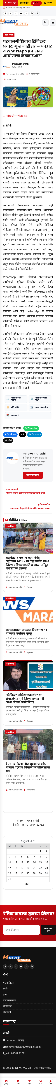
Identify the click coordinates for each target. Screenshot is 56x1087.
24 (9, 873)
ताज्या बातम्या (9, 1000)
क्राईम (5, 989)
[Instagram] (16, 13)
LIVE (37, 3)
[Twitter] (10, 13)
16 (46, 862)
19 (21, 868)
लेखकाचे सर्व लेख (32, 475)
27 (28, 873)
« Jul (26, 884)
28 (34, 873)
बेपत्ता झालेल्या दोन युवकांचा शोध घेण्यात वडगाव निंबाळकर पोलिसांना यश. (28, 767)
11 (15, 862)
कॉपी (10, 440)
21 (34, 868)
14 (34, 862)
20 (28, 868)
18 (15, 868)
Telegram (36, 434)
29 (40, 873)
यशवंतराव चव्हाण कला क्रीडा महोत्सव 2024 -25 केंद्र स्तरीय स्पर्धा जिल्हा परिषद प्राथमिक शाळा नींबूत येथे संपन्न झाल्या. (27, 563)
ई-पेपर (49, 3)
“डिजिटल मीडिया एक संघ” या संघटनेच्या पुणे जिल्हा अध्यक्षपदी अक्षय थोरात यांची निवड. (25, 698)
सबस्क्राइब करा (48, 929)
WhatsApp (32, 428)
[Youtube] (21, 13)
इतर (5, 994)
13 (28, 862)
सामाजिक (7, 1006)
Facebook (11, 434)
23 (46, 868)
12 (21, 862)
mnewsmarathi (20, 64)
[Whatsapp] (26, 13)
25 (15, 873)
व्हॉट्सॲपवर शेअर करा (16, 116)
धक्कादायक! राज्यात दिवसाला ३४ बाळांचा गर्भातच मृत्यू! (26, 632)
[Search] (45, 22)
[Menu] (53, 22)
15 (40, 862)
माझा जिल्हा (9, 35)
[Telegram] (32, 13)
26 (21, 873)
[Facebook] (5, 13)
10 (9, 862)
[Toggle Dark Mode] (37, 13)
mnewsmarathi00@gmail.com (23, 1047)
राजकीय (7, 1012)
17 (9, 868)
